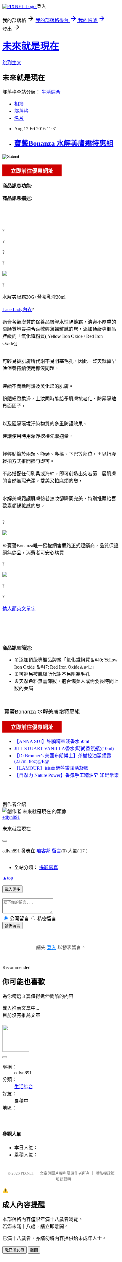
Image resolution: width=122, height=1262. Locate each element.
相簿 (19, 103)
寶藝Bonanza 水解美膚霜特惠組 (63, 143)
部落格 (21, 111)
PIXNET (27, 1173)
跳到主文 (11, 62)
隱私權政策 (105, 1173)
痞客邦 (43, 850)
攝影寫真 (48, 867)
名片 (19, 118)
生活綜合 (50, 92)
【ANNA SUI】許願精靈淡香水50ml (51, 741)
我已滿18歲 (14, 1250)
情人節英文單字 (19, 608)
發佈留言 (12, 926)
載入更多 (12, 889)
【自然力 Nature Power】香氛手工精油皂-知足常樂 (66, 775)
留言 (56, 850)
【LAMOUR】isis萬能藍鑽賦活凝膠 (51, 768)
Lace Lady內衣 (17, 309)
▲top (7, 877)
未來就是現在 (30, 46)
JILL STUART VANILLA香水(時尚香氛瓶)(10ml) (64, 748)
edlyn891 (11, 817)
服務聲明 (63, 1179)
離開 (34, 1250)
